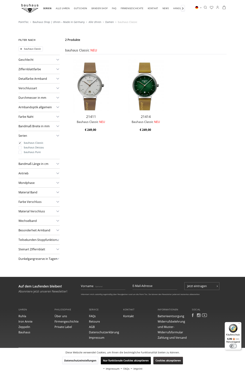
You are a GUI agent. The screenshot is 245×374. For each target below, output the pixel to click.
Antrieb (23, 173)
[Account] (217, 7)
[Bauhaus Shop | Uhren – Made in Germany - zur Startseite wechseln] (29, 8)
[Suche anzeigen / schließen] (205, 7)
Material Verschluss (31, 211)
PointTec (23, 22)
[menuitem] (47, 10)
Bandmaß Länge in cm (33, 164)
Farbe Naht (26, 117)
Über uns (61, 316)
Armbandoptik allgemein (35, 107)
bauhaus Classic (127, 22)
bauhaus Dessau (34, 147)
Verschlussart (27, 88)
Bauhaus (24, 332)
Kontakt (128, 316)
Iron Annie (25, 321)
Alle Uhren (95, 22)
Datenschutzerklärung (104, 332)
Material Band (27, 192)
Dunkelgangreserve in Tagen (37, 259)
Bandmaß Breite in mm (34, 126)
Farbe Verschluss (30, 202)
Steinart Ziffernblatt (31, 249)
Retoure (94, 321)
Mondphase (26, 183)
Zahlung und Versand (172, 338)
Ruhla (22, 316)
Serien (22, 136)
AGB (92, 327)
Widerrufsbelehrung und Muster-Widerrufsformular (171, 327)
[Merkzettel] (211, 7)
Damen (110, 22)
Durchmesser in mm (32, 98)
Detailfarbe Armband (32, 79)
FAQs (92, 316)
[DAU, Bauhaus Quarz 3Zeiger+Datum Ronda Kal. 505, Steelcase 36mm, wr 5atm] (91, 86)
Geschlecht (26, 60)
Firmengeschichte (67, 321)
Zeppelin (24, 327)
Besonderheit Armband (34, 230)
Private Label (63, 327)
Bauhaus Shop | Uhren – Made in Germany (59, 22)
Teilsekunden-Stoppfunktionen (39, 240)
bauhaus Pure (32, 152)
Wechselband (27, 221)
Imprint (137, 368)
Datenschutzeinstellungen (80, 360)
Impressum (96, 338)
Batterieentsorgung (171, 316)
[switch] (233, 346)
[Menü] (239, 324)
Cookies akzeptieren (168, 360)
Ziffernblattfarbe (29, 69)
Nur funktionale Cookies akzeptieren (126, 360)
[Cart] (224, 7)
